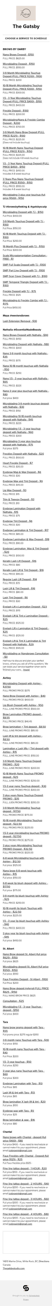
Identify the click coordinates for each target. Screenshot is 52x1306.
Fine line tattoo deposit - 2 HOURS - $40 (26, 1183)
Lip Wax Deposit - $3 (14, 490)
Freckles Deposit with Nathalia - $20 (23, 453)
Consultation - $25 (13, 1001)
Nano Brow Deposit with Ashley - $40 (24, 695)
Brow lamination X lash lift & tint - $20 (24, 1101)
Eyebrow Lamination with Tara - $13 (22, 1083)
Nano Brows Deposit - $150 (18, 54)
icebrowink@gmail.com (20, 1150)
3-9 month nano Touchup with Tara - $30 (26, 1040)
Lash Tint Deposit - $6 (15, 597)
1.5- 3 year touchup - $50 (17, 1061)
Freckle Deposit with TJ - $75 (19, 291)
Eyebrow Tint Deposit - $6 (17, 521)
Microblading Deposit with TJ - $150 (23, 212)
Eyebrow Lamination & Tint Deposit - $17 (25, 530)
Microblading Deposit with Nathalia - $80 (26, 344)
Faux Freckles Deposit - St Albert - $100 (25, 979)
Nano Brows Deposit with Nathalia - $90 (25, 335)
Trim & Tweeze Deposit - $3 (18, 499)
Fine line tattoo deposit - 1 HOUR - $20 (25, 1168)
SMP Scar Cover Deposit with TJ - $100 (25, 276)
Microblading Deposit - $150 (19, 63)
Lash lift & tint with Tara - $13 (19, 1092)
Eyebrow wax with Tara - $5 (18, 1110)
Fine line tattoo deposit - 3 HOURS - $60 (26, 1199)
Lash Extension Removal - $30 (20, 321)
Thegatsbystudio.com (14, 1268)
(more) (26, 669)
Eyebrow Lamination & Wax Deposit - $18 (26, 539)
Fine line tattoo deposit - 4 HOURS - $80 (26, 1214)
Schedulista (34, 1296)
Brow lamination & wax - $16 (19, 1119)
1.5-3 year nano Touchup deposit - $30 (24, 786)
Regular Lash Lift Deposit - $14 (20, 579)
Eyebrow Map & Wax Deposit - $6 (22, 472)
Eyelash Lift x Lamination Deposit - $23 (25, 606)
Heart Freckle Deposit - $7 (18, 463)
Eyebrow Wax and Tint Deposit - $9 (23, 481)
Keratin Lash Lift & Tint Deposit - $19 (23, 570)
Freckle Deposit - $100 (15, 110)
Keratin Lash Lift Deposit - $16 (19, 561)
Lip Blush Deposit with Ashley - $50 (23, 705)
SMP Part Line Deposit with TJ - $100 (24, 270)
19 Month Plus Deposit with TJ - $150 (24, 246)
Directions (44, 1261)
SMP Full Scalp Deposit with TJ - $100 (24, 264)
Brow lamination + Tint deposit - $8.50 (24, 726)
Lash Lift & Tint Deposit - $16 (19, 588)
